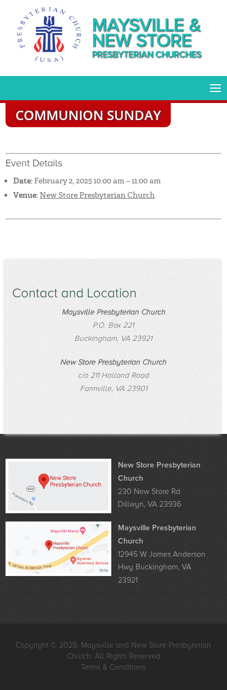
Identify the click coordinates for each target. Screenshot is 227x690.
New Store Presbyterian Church (97, 195)
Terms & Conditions (113, 667)
